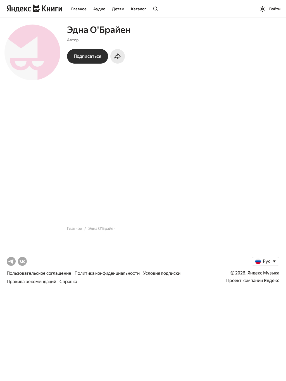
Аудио (99, 9)
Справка (68, 281)
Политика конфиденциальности (107, 273)
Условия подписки (161, 273)
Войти (274, 9)
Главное (79, 9)
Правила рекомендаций (31, 281)
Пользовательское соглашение (39, 273)
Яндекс (271, 280)
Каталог (138, 9)
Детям (118, 9)
